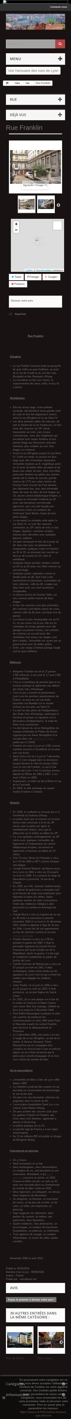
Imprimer (20, 314)
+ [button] (16, 224)
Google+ (52, 276)
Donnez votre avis (22, 300)
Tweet (17, 276)
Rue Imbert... (45, 1358)
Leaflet (28, 270)
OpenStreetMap (43, 270)
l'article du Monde (23, 935)
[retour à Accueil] (7, 83)
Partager (34, 276)
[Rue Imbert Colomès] (51, 1340)
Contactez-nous (58, 7)
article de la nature (43, 738)
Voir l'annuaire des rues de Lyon (33, 71)
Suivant (58, 205)
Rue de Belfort (15, 1358)
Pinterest (19, 283)
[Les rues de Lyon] (35, 22)
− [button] (16, 229)
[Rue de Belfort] (20, 1340)
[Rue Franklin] (26, 204)
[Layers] (57, 225)
